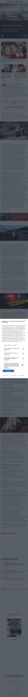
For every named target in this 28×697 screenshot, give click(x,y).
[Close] (25, 321)
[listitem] (14, 346)
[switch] (23, 349)
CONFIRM (8, 370)
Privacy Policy (22, 375)
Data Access (14, 375)
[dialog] (14, 348)
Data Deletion (6, 375)
